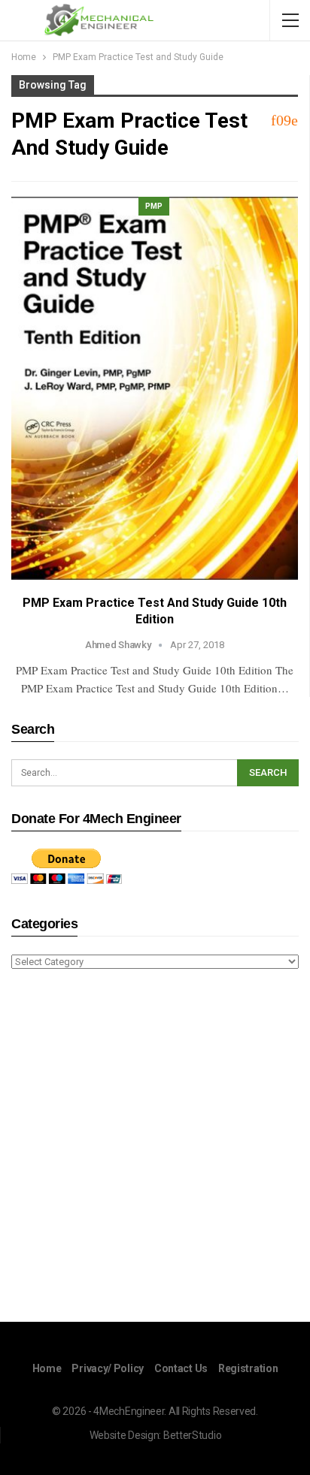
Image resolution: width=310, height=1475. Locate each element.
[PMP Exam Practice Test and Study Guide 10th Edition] (154, 389)
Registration (248, 1368)
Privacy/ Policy (107, 1368)
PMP (154, 206)
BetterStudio (192, 1435)
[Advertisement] (155, 1148)
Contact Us (181, 1368)
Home (47, 1368)
